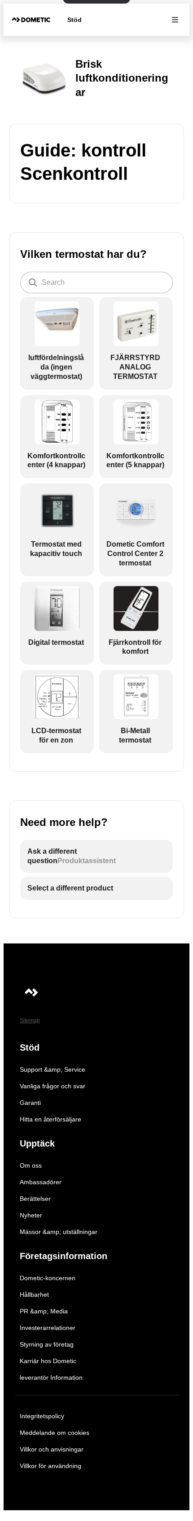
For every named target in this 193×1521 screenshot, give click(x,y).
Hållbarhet (34, 1294)
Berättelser (35, 1198)
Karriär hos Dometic (48, 1361)
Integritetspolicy (42, 1416)
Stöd (74, 19)
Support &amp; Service (52, 1069)
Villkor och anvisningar (51, 1449)
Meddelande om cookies (54, 1432)
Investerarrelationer (47, 1327)
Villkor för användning (50, 1465)
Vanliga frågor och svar (52, 1086)
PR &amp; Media (44, 1311)
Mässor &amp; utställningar (58, 1231)
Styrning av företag (47, 1344)
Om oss (31, 1165)
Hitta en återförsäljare (50, 1119)
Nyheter (31, 1215)
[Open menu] (175, 19)
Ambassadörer (40, 1182)
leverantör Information (51, 1377)
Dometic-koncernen (47, 1278)
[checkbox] (57, 343)
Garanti (30, 1102)
